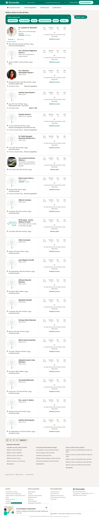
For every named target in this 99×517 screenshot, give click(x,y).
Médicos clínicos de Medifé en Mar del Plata (78, 459)
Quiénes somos (10, 499)
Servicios (30, 499)
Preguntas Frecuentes (34, 503)
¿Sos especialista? (85, 2)
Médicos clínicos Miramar (14, 450)
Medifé (56, 20)
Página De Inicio (10, 474)
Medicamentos (32, 497)
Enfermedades (32, 501)
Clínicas (30, 494)
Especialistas (31, 492)
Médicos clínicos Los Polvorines (16, 461)
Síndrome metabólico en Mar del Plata (47, 461)
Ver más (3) (69, 467)
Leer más (19, 513)
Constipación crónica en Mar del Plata (47, 450)
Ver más (63, 20)
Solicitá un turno (54, 39)
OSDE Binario (13, 20)
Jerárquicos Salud (45, 20)
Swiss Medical (24, 20)
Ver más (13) (40, 464)
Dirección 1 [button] (11, 39)
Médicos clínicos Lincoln (14, 458)
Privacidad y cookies (11, 492)
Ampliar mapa (79, 17)
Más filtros (57, 7)
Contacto (8, 501)
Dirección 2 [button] (20, 39)
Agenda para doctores (56, 495)
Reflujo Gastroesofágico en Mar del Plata (48, 458)
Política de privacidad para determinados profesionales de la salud (15, 495)
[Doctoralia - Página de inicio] (15, 2)
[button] (68, 17)
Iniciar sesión (74, 2)
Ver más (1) (10, 464)
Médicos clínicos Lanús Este (15, 455)
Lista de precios (55, 492)
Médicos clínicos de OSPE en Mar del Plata (78, 465)
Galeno (34, 20)
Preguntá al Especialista (35, 495)
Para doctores (54, 494)
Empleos (13, 503)
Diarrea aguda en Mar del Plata (45, 453)
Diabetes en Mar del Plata (43, 455)
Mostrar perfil (54, 169)
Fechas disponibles (30, 7)
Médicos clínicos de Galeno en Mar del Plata (78, 462)
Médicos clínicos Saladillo (14, 453)
